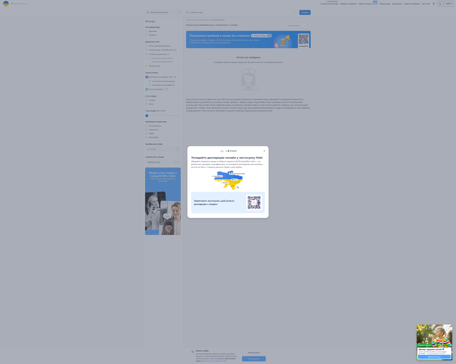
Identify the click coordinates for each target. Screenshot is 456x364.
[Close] (264, 150)
